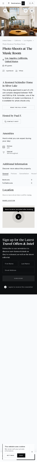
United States (7, 40)
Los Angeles (28, 40)
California (17, 40)
